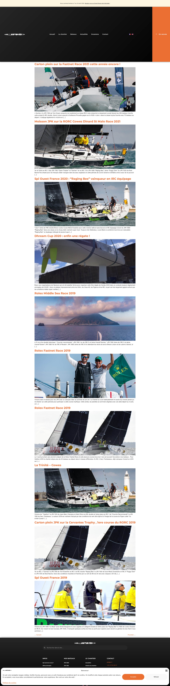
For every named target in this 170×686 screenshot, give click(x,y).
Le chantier (62, 34)
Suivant (38, 635)
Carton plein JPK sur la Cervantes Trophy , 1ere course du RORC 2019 (85, 522)
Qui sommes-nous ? (48, 662)
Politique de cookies (9, 683)
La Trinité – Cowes (48, 465)
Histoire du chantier (90, 665)
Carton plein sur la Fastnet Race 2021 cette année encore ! (77, 64)
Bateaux (73, 34)
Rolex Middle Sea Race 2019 (55, 293)
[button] (166, 670)
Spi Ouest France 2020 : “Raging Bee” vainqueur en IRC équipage (83, 178)
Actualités (84, 34)
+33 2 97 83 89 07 (112, 665)
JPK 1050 (66, 662)
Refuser (156, 677)
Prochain (131, 635)
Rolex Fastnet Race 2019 (52, 350)
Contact (105, 34)
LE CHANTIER (90, 658)
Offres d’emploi (47, 665)
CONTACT (110, 658)
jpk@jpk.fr (109, 662)
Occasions (95, 34)
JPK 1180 (66, 665)
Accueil (52, 34)
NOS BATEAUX (69, 658)
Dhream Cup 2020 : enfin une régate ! (62, 236)
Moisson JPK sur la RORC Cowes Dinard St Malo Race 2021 (77, 121)
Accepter (133, 677)
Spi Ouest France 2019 (51, 577)
